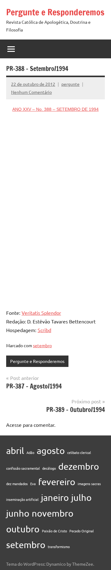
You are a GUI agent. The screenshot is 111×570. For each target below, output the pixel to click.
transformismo (59, 546)
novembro (52, 513)
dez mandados (17, 483)
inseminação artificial (22, 499)
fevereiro (56, 481)
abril (15, 450)
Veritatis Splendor (41, 313)
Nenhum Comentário (31, 92)
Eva (33, 483)
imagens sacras (89, 483)
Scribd (44, 330)
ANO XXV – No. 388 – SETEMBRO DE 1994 (55, 109)
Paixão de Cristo (54, 530)
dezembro (78, 466)
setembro (42, 345)
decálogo (49, 468)
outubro (22, 529)
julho (81, 497)
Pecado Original (81, 530)
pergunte (70, 84)
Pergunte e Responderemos (55, 12)
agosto (51, 450)
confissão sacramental (23, 468)
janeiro (55, 497)
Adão (30, 452)
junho (17, 513)
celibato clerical (79, 452)
